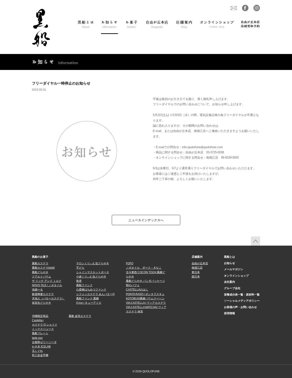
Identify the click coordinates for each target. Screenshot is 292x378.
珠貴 (79, 281)
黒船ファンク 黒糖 (87, 298)
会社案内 (229, 281)
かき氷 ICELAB (41, 346)
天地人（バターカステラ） (48, 298)
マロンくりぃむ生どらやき (92, 263)
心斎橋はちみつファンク (91, 289)
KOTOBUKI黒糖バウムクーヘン (145, 298)
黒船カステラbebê (43, 267)
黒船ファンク (84, 285)
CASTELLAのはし (137, 289)
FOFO (129, 263)
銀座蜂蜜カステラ (43, 294)
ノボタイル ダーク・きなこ (144, 267)
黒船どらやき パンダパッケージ (145, 281)
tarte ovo (37, 337)
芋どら (80, 267)
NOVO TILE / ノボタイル (47, 285)
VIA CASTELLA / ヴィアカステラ (146, 302)
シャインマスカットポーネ (92, 272)
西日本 (196, 276)
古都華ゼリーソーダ (44, 342)
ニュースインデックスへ (146, 220)
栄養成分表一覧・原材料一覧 (242, 294)
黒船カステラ (40, 263)
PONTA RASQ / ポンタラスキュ (145, 294)
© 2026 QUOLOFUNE (146, 371)
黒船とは (229, 256)
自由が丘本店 (200, 263)
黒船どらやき (40, 272)
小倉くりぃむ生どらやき (91, 276)
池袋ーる (37, 289)
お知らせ (229, 263)
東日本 (196, 272)
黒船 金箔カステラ (80, 316)
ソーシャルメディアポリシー (242, 300)
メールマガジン (233, 269)
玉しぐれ (37, 350)
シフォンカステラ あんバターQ (95, 294)
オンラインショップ (236, 275)
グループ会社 (232, 288)
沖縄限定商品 (40, 316)
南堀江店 (197, 267)
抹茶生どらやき (41, 302)
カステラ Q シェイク (44, 324)
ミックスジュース (43, 329)
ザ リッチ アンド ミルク (46, 281)
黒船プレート (40, 333)
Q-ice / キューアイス (88, 302)
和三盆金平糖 (40, 355)
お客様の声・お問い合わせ (240, 307)
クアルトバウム (41, 276)
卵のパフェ (133, 285)
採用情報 (229, 313)
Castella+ (38, 320)
